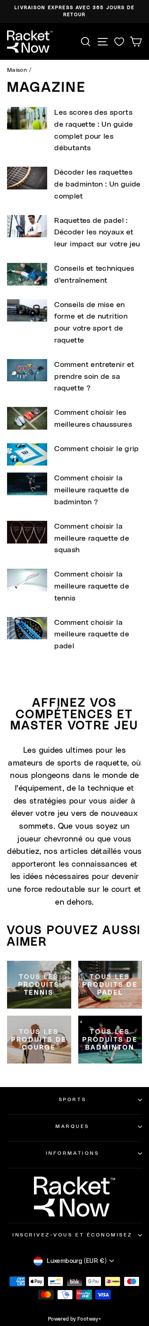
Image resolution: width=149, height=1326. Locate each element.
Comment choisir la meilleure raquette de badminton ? (91, 490)
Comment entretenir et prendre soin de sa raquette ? (94, 376)
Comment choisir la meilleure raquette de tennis (91, 586)
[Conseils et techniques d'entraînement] (27, 274)
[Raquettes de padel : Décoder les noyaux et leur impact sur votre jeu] (27, 226)
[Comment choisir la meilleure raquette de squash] (27, 532)
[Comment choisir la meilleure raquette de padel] (27, 628)
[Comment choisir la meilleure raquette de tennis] (27, 580)
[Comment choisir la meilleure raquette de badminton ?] (27, 484)
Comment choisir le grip (96, 449)
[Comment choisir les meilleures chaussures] (27, 418)
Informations (72, 1153)
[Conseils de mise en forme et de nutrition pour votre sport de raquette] (27, 310)
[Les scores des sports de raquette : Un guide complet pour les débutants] (27, 118)
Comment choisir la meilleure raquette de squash (91, 538)
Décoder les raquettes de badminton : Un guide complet (97, 184)
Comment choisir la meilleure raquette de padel (91, 634)
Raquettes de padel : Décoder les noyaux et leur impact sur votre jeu (97, 232)
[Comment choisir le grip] (27, 454)
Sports (72, 1099)
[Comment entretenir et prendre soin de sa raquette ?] (27, 370)
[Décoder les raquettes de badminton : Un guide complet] (27, 178)
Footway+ (89, 1319)
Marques (72, 1126)
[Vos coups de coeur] (119, 41)
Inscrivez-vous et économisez (72, 1235)
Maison (17, 70)
